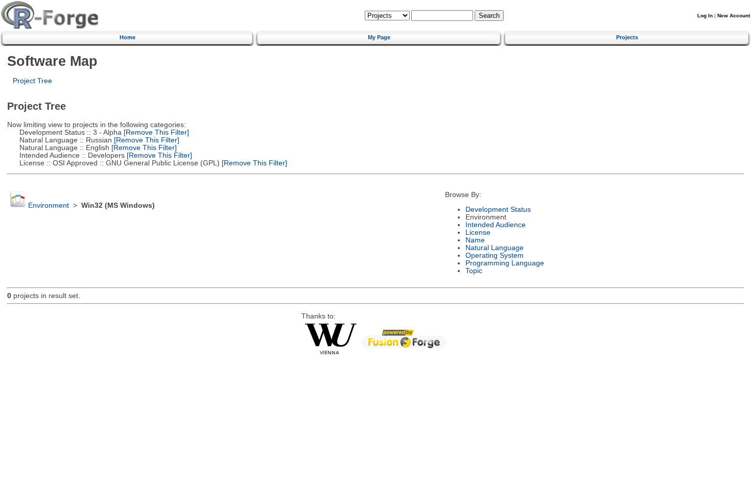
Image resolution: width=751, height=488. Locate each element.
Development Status (498, 209)
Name (475, 240)
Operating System (494, 255)
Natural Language (494, 248)
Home (127, 37)
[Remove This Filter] (155, 132)
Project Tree (32, 81)
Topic (473, 271)
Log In (705, 15)
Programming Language (504, 263)
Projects (627, 37)
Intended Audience (495, 225)
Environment (48, 205)
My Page (379, 37)
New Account (733, 15)
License (477, 232)
